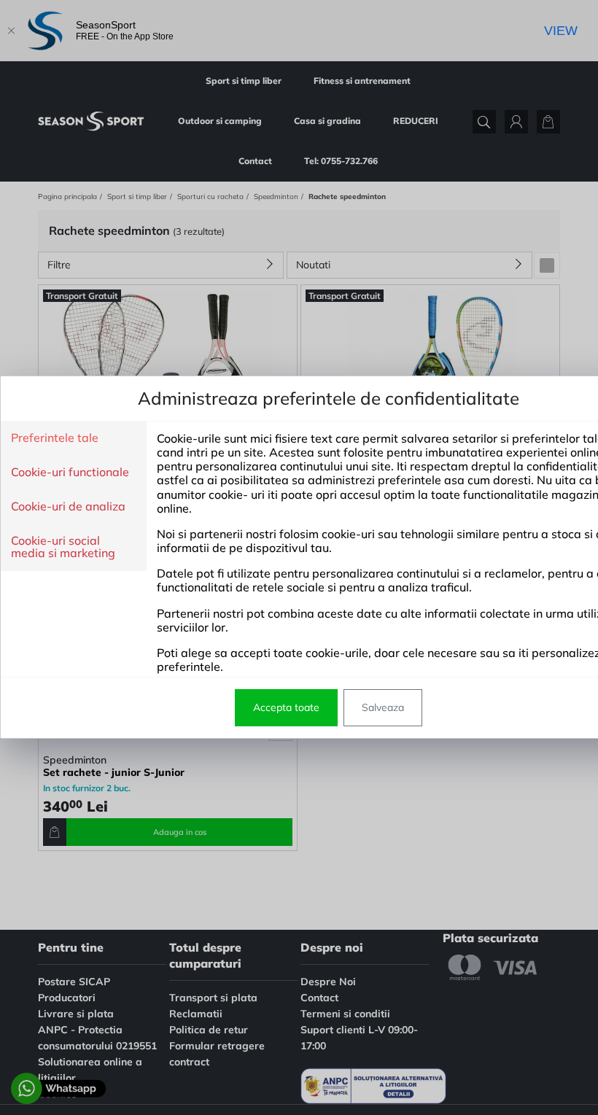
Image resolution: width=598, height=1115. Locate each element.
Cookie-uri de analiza (68, 506)
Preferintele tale (54, 438)
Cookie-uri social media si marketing (63, 547)
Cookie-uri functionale (70, 472)
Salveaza (383, 707)
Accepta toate (286, 707)
